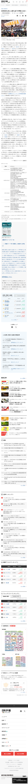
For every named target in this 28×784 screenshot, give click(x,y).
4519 (6, 135)
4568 (6, 136)
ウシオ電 (8, 569)
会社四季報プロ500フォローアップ (17, 369)
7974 (13, 48)
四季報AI (4, 738)
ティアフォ (8, 572)
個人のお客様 (7, 753)
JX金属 (7, 604)
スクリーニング (5, 727)
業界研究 (4, 731)
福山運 (7, 582)
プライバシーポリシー (11, 764)
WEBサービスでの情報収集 (16, 762)
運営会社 (10, 760)
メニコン (8, 576)
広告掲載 (7, 762)
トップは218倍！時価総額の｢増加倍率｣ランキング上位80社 (14, 339)
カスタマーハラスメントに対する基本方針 (14, 768)
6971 (3, 48)
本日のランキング (15, 355)
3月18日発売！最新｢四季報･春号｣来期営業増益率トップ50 (14, 346)
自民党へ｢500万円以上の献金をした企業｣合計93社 (14, 359)
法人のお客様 (20, 753)
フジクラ (8, 607)
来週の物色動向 (15, 5)
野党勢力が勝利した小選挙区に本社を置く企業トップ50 (13, 352)
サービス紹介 (17, 760)
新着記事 (8, 5)
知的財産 (20, 764)
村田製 (7, 614)
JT (6, 610)
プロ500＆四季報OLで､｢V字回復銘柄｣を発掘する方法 (14, 366)
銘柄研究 (4, 724)
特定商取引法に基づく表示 (14, 766)
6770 (17, 46)
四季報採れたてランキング (17, 342)
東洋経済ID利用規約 (14, 770)
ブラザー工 (8, 579)
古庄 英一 (3, 16)
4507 (18, 135)
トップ (2, 5)
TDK (7, 617)
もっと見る (14, 319)
